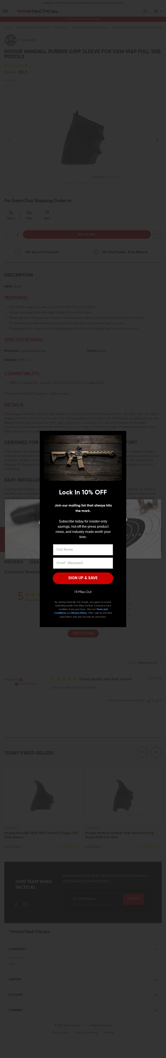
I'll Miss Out (83, 592)
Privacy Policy (79, 613)
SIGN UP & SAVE (83, 578)
